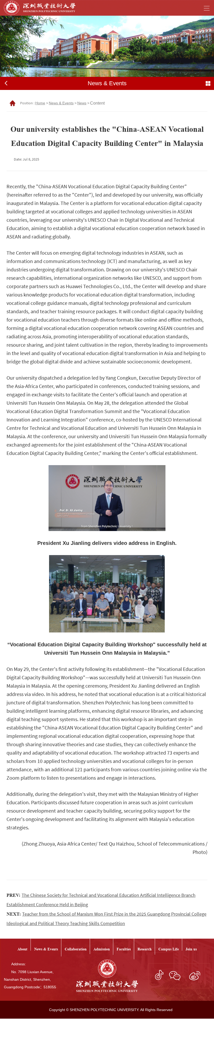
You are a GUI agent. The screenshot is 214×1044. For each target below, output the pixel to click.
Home (40, 103)
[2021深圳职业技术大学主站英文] (39, 7)
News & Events (61, 103)
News (81, 103)
